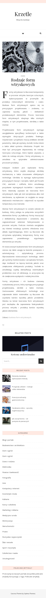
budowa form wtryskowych (20, 317)
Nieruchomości (8, 526)
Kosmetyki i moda (9, 494)
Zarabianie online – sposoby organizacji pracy (22, 409)
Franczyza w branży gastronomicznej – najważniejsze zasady (20, 398)
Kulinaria (5, 499)
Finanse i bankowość (10, 472)
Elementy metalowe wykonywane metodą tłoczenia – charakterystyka (22, 377)
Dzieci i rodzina (8, 461)
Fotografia (6, 477)
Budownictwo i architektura (13, 445)
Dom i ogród (7, 451)
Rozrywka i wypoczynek (12, 537)
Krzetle (23, 14)
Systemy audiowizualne (23, 354)
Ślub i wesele (7, 542)
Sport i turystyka (9, 548)
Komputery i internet (10, 488)
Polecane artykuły (32, 576)
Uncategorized (8, 558)
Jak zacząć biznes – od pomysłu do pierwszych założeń (20, 420)
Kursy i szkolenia (9, 504)
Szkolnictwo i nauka (10, 553)
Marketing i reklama (10, 510)
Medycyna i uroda (9, 515)
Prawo (5, 531)
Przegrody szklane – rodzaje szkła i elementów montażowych (22, 388)
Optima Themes (29, 593)
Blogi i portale (8, 440)
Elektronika (6, 467)
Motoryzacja (7, 521)
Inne (23, 76)
